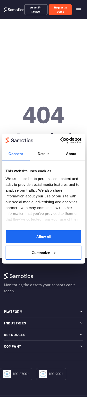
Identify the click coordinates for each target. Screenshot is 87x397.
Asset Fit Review (35, 9)
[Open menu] (78, 10)
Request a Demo (60, 9)
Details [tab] (44, 154)
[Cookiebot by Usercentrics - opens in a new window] (61, 140)
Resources (14, 334)
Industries (15, 323)
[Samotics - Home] (14, 9)
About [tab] (71, 154)
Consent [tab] (15, 154)
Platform (13, 311)
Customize (41, 252)
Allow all (43, 237)
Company (12, 346)
